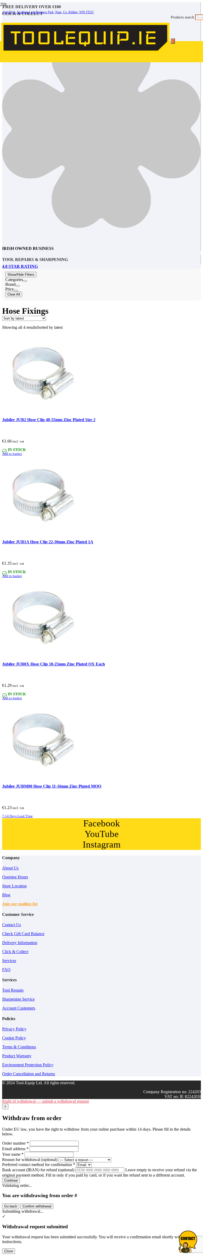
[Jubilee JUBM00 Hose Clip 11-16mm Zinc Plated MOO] (41, 778)
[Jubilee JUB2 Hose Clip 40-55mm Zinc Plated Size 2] (41, 412)
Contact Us (11, 924)
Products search (183, 17)
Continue (11, 1180)
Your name (13, 1154)
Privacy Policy (14, 1029)
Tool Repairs (13, 990)
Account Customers (18, 1008)
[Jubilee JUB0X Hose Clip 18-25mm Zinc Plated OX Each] (41, 656)
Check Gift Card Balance (23, 933)
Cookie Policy (14, 1038)
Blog (6, 895)
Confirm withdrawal (36, 1206)
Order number (15, 1143)
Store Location (14, 886)
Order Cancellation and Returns (28, 1074)
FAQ (6, 969)
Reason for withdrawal (29, 1159)
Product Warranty (16, 1056)
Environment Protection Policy (27, 1065)
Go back (10, 1206)
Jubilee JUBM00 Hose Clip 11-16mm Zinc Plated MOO (51, 786)
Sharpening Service (18, 999)
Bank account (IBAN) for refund (38, 1170)
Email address (15, 1148)
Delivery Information (19, 942)
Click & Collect (15, 951)
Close (8, 1251)
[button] (12, 454)
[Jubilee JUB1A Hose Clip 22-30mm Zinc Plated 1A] (41, 533)
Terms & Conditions (19, 1047)
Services (9, 960)
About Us (10, 868)
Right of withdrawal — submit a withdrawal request (45, 1101)
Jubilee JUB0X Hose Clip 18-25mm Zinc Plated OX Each (53, 664)
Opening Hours (15, 877)
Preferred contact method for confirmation (38, 1164)
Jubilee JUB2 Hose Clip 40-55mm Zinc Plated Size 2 (48, 419)
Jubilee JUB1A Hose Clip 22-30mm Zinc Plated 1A (47, 542)
